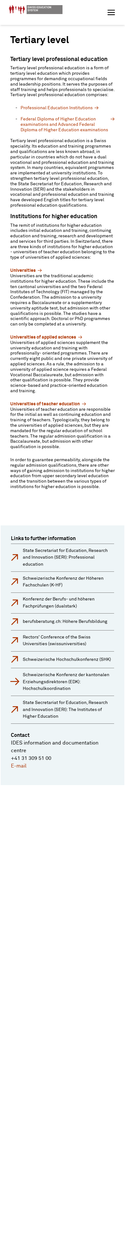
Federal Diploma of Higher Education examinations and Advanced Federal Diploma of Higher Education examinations (64, 124)
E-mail (19, 765)
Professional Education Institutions (57, 108)
